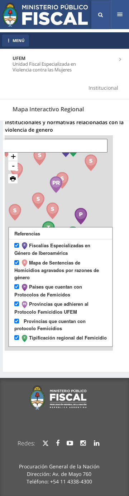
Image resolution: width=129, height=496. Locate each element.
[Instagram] (83, 443)
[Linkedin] (96, 443)
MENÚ (18, 40)
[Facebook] (57, 443)
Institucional (103, 87)
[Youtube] (70, 443)
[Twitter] (45, 443)
